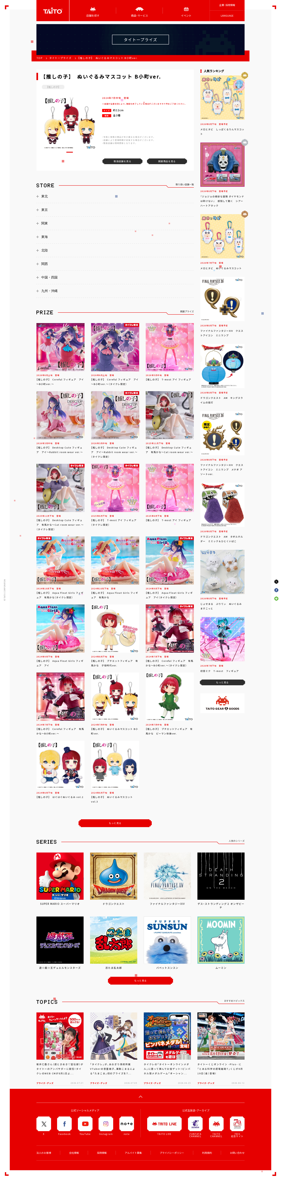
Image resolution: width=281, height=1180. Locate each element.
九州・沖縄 (49, 291)
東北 (44, 196)
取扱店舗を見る (122, 161)
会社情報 (74, 1153)
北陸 (44, 250)
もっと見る (115, 823)
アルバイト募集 (133, 1153)
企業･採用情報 (227, 5)
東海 (44, 237)
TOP (39, 58)
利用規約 (207, 1153)
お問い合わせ (237, 1153)
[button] (69, 152)
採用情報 (102, 1153)
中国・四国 (49, 277)
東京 (44, 210)
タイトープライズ (60, 58)
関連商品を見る (167, 161)
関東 (44, 223)
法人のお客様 (43, 1153)
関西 (44, 264)
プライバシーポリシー (172, 1153)
